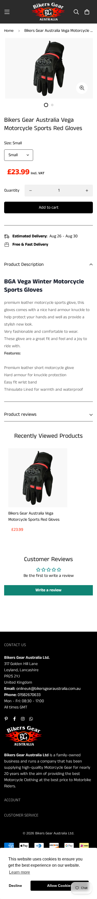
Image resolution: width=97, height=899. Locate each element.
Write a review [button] (48, 590)
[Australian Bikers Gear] (49, 12)
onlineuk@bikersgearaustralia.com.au (48, 689)
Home (9, 30)
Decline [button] (15, 885)
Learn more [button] (19, 872)
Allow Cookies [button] (59, 885)
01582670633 (29, 695)
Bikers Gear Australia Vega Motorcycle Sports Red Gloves (33, 516)
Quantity (11, 190)
